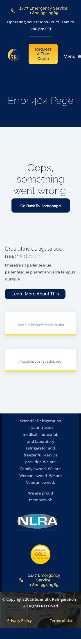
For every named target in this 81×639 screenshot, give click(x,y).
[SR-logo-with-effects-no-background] (14, 50)
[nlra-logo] (37, 514)
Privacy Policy (19, 620)
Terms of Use (61, 620)
